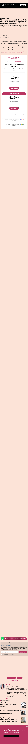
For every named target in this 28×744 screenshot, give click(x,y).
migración (20, 677)
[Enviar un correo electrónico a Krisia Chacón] (6, 698)
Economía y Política (4, 18)
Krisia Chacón (4, 35)
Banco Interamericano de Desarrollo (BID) (13, 52)
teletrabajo (15, 680)
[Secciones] (2, 5)
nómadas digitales (11, 677)
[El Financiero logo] (9, 5)
